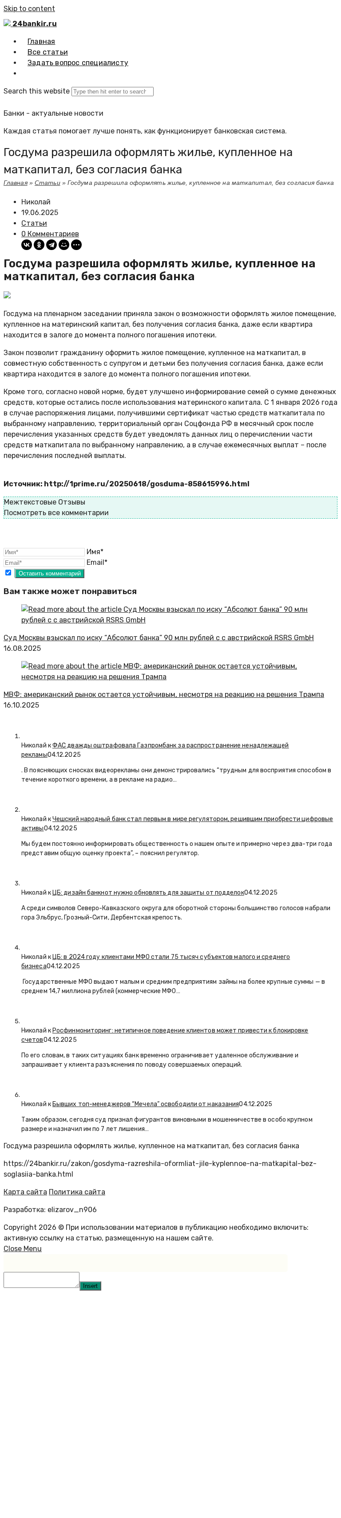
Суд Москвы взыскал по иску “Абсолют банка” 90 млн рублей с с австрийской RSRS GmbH (159, 638)
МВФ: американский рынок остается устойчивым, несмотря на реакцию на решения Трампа (164, 694)
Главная (16, 182)
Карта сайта (25, 1192)
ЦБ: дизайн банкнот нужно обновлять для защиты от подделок (148, 892)
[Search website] (27, 73)
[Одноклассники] (39, 244)
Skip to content (29, 8)
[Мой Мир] (64, 244)
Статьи (47, 182)
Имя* (95, 552)
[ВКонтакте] (26, 244)
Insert (90, 1286)
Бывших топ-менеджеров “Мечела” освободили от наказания (145, 1104)
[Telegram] (51, 244)
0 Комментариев (50, 234)
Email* (97, 562)
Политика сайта (77, 1192)
